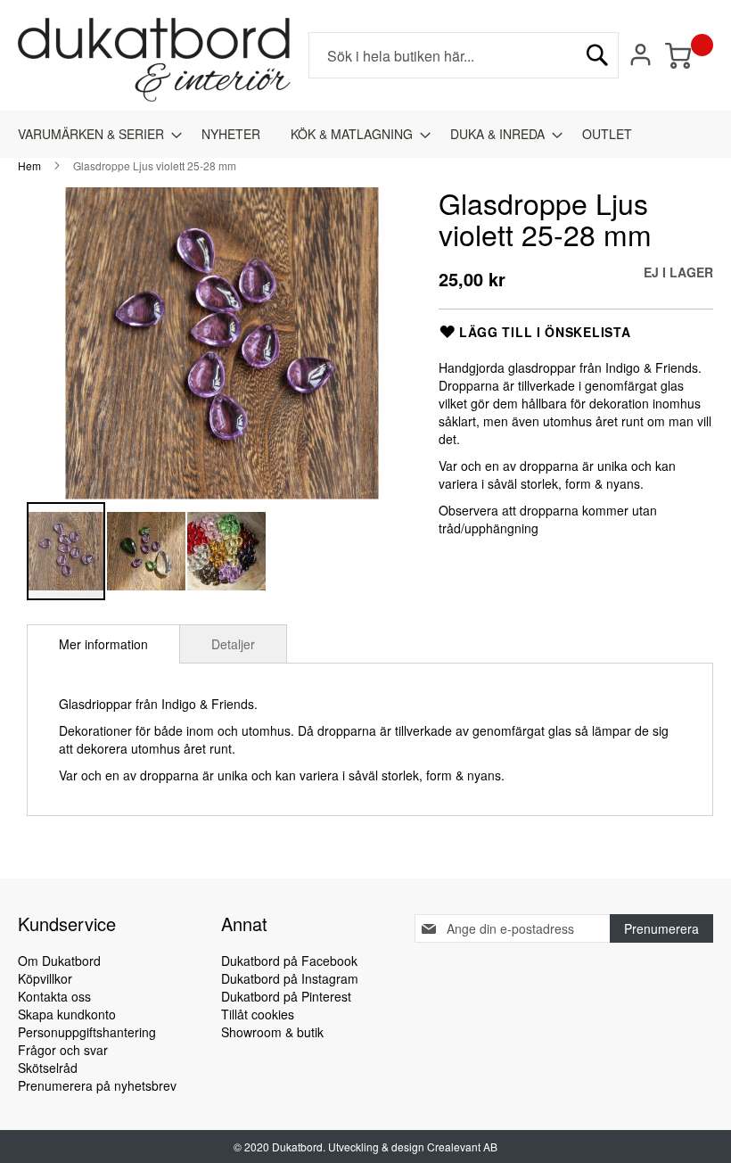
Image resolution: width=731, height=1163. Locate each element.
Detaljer (233, 644)
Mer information (103, 644)
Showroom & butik (272, 1032)
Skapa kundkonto (67, 1014)
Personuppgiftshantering (87, 1032)
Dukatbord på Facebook (289, 960)
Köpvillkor (45, 978)
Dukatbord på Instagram (289, 978)
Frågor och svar (63, 1050)
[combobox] (463, 55)
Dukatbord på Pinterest (286, 996)
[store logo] (154, 60)
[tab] (103, 644)
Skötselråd (48, 1067)
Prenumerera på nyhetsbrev (97, 1085)
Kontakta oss (54, 996)
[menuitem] (94, 134)
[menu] (365, 134)
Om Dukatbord (59, 960)
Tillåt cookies (257, 1014)
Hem (29, 165)
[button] (147, 551)
